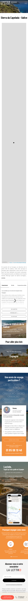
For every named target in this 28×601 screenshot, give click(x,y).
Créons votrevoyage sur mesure (7, 597)
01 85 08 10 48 (14, 450)
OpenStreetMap (16, 262)
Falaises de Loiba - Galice (9, 393)
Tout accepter (14, 309)
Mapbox (11, 262)
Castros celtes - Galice (13, 387)
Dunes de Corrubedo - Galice (11, 402)
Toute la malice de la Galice (13, 325)
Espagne (14, 354)
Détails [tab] (12, 285)
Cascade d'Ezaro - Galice (14, 396)
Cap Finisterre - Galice (18, 384)
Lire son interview (17, 411)
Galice (21, 402)
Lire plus (3, 277)
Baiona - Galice (20, 393)
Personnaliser (13, 312)
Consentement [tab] (5, 285)
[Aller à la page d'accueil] (5, 3)
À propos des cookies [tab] (22, 285)
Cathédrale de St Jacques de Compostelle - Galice (14, 399)
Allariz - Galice (7, 384)
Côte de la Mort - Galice (13, 390)
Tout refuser (14, 316)
